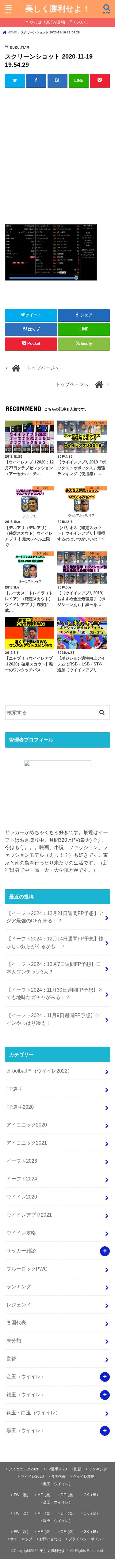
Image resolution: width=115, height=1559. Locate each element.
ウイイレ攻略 (21, 1232)
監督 (11, 1358)
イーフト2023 (21, 1161)
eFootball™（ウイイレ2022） (39, 1070)
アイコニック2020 (26, 1124)
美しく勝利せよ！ (57, 8)
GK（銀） (92, 1532)
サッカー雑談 (21, 1250)
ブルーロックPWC (27, 1268)
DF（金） (69, 1513)
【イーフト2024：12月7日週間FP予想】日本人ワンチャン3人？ (53, 967)
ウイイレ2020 (21, 1196)
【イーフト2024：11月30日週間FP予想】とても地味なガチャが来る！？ (54, 993)
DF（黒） (69, 1495)
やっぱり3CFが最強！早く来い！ (59, 22)
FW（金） (22, 1513)
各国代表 (16, 1322)
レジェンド (18, 1304)
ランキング (18, 1286)
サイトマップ (21, 1539)
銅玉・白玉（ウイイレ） (33, 1412)
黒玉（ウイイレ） (26, 1430)
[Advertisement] (57, 152)
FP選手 (14, 1089)
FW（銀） (22, 1532)
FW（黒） (22, 1495)
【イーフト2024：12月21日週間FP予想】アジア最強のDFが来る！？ (55, 917)
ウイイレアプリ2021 (29, 1215)
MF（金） (45, 1513)
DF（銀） (69, 1532)
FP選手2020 (20, 1107)
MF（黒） (45, 1495)
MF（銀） (45, 1532)
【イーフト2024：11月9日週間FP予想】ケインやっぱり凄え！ (53, 1019)
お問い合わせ (50, 1539)
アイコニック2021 (26, 1142)
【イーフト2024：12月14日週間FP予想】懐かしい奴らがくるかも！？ (55, 942)
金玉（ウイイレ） (26, 1376)
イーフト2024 (21, 1178)
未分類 (13, 1340)
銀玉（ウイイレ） (26, 1394)
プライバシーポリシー (86, 1539)
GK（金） (92, 1513)
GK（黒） (92, 1495)
